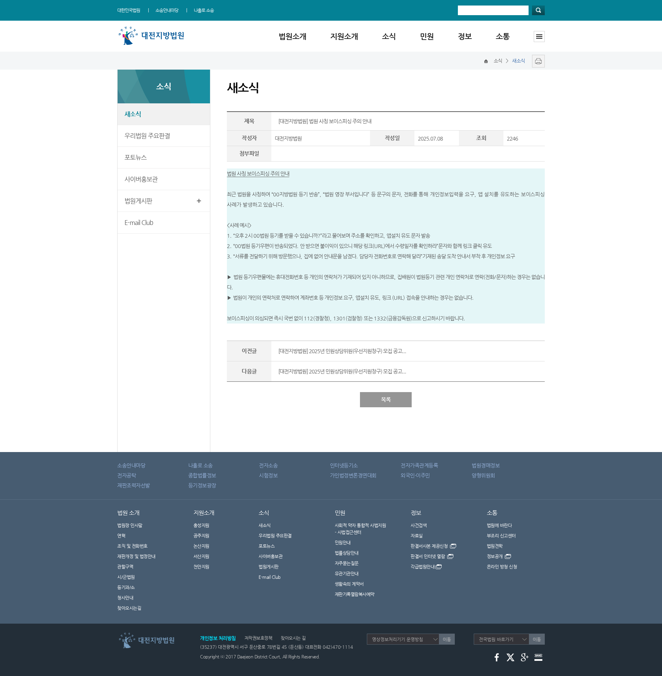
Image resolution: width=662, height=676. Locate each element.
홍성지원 (201, 525)
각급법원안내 (422, 566)
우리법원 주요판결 (147, 135)
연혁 (121, 535)
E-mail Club (138, 222)
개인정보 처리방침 (218, 638)
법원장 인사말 (129, 525)
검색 (538, 10)
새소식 (132, 113)
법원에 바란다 (499, 525)
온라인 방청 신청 (502, 566)
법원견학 (495, 546)
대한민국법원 (128, 10)
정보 (465, 36)
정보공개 (495, 556)
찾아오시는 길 (293, 638)
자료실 (417, 535)
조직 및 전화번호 (132, 546)
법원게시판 (138, 200)
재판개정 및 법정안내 (136, 556)
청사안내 (125, 597)
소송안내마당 (167, 10)
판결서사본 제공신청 (430, 546)
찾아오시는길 (129, 608)
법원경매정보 (486, 465)
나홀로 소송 (204, 10)
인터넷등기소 (344, 465)
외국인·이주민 (415, 475)
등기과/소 (126, 587)
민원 (427, 36)
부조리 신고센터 (501, 535)
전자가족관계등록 (419, 465)
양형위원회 (483, 475)
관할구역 (125, 566)
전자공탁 (126, 475)
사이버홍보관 (141, 179)
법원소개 (292, 36)
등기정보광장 (202, 485)
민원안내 (343, 542)
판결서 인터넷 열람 (428, 556)
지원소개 (344, 36)
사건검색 (419, 525)
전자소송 (268, 465)
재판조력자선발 (133, 485)
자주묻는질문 (347, 563)
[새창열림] (537, 60)
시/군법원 (126, 577)
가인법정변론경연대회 (353, 475)
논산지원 (201, 546)
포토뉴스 (135, 157)
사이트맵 (539, 36)
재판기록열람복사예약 (354, 594)
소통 (503, 36)
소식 (389, 36)
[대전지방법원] (152, 28)
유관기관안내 (347, 573)
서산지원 (201, 556)
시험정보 (268, 475)
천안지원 (201, 566)
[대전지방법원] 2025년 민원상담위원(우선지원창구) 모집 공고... (342, 351)
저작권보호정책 (258, 638)
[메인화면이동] (486, 60)
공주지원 (201, 535)
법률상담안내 (347, 552)
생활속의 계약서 (349, 583)
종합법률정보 (202, 475)
